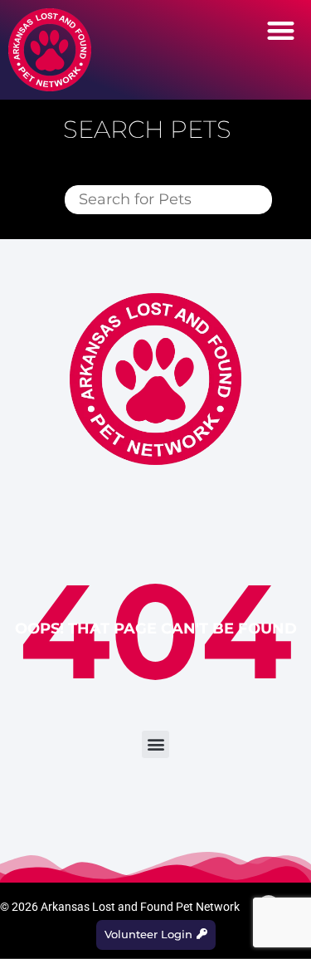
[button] (282, 30)
